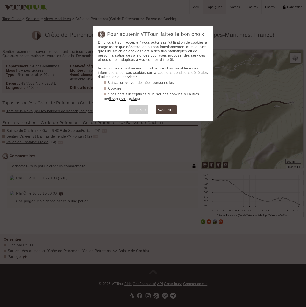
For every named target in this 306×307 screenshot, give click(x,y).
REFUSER (138, 109)
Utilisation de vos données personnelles (141, 82)
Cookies (115, 88)
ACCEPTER (166, 109)
